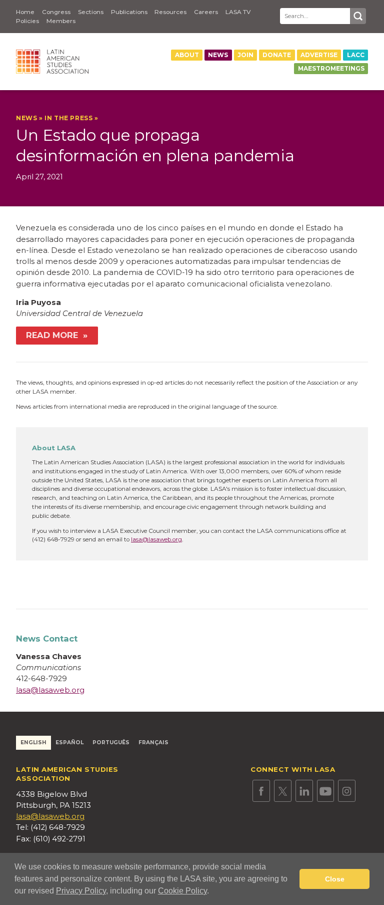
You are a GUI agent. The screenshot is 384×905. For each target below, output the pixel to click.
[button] (212, 891)
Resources (170, 12)
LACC (355, 55)
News (218, 55)
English (33, 742)
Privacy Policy (81, 890)
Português (111, 742)
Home (25, 12)
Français (153, 742)
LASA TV (238, 12)
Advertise (319, 55)
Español (70, 742)
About (187, 55)
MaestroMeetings (331, 68)
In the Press (68, 118)
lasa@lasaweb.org (156, 539)
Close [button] (334, 879)
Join (246, 55)
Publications (129, 12)
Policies (27, 21)
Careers (206, 12)
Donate (276, 55)
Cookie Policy (182, 890)
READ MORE (53, 335)
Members (61, 21)
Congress (56, 12)
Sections (91, 12)
